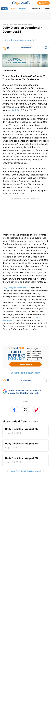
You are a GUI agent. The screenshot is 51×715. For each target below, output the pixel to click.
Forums (23, 9)
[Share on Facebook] (14, 409)
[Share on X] (25, 409)
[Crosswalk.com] (21, 3)
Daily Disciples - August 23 (21, 460)
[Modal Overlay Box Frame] (25, 357)
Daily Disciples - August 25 (21, 431)
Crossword (35, 9)
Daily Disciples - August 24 (21, 445)
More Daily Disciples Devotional (26, 471)
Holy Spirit (14, 110)
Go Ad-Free (44, 3)
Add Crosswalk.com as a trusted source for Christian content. (25, 391)
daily (38, 317)
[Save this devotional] (46, 47)
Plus (13, 9)
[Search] (4, 8)
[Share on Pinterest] (36, 409)
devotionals (7, 320)
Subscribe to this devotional (18, 40)
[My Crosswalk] (5, 48)
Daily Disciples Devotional (17, 24)
